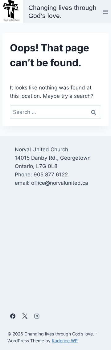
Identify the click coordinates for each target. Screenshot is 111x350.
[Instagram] (36, 316)
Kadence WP (65, 340)
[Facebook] (12, 316)
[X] (24, 316)
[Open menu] (105, 11)
